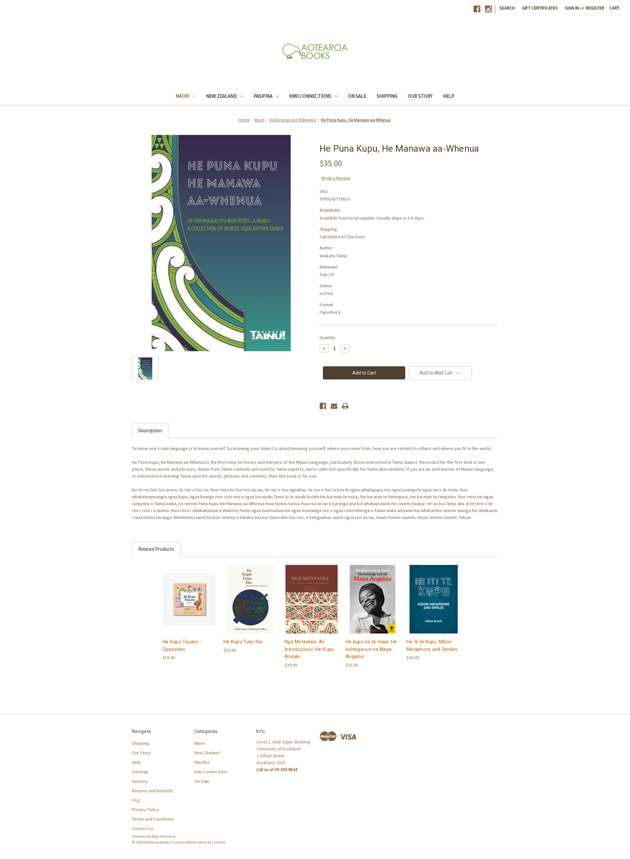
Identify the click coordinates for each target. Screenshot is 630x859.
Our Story (420, 96)
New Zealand (221, 96)
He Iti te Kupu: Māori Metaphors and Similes (432, 645)
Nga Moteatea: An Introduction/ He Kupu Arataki (309, 649)
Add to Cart (189, 604)
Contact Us (142, 828)
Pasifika (263, 96)
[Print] (345, 406)
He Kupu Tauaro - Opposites (181, 645)
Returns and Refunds (152, 791)
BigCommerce (164, 836)
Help (448, 96)
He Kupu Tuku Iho (242, 642)
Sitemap (140, 772)
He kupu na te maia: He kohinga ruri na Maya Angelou (371, 649)
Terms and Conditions (153, 819)
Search (507, 8)
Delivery (140, 781)
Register (595, 8)
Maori (182, 96)
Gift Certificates (540, 8)
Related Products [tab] (156, 549)
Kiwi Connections (310, 96)
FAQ (136, 800)
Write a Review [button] (335, 178)
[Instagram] (488, 9)
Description (150, 430)
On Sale (357, 96)
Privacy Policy (145, 809)
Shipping (387, 96)
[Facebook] (476, 9)
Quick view (189, 593)
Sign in (572, 8)
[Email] (334, 406)
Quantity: (328, 337)
